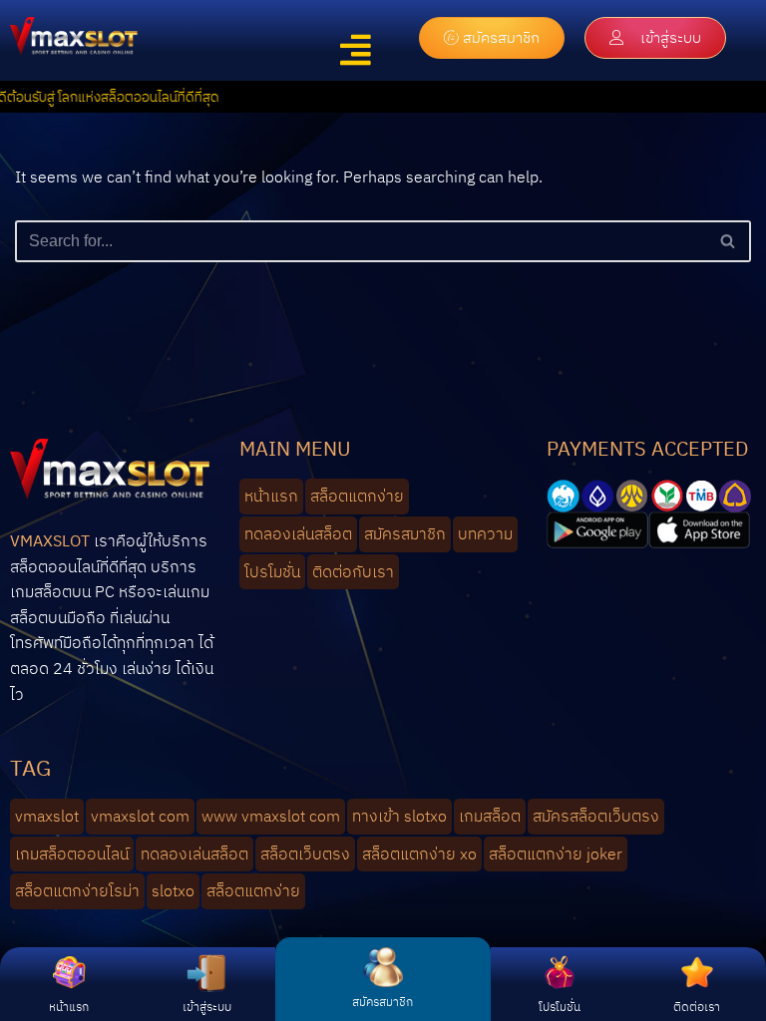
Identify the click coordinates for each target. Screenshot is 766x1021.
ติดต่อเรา (696, 1006)
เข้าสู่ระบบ (207, 1006)
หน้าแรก (69, 1006)
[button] (355, 50)
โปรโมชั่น (559, 1006)
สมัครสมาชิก (382, 1001)
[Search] (728, 241)
